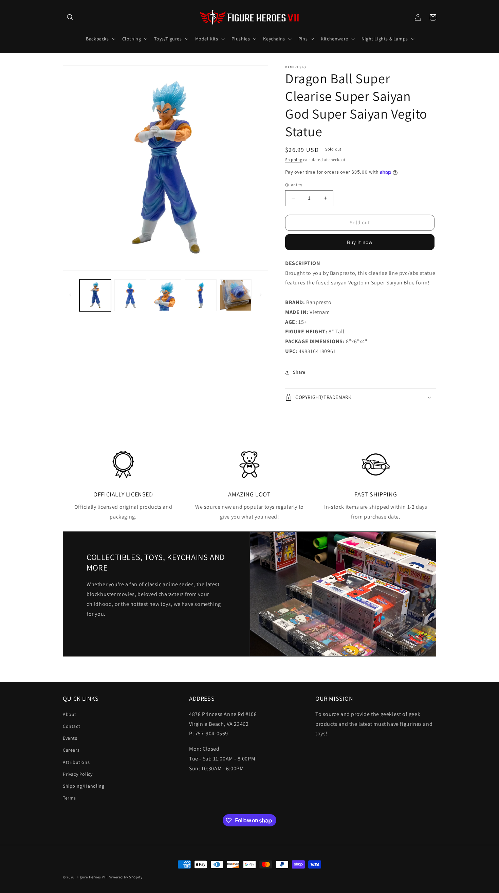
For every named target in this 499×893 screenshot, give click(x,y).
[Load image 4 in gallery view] (200, 295)
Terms (69, 798)
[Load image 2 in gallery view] (130, 295)
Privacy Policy (77, 774)
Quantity (293, 185)
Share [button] (299, 372)
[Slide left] (70, 294)
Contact (71, 726)
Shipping (293, 159)
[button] (70, 17)
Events (70, 738)
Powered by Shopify (125, 877)
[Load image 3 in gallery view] (165, 295)
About (69, 714)
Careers (71, 750)
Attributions (76, 762)
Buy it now (360, 242)
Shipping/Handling (83, 786)
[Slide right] (260, 294)
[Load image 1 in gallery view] (95, 295)
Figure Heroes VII (92, 877)
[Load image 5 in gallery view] (236, 295)
